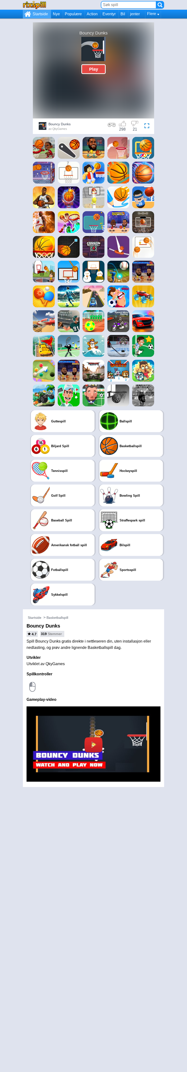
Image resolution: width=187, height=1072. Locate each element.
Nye (56, 14)
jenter (135, 14)
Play (93, 69)
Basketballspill (57, 618)
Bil (123, 14)
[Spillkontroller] (112, 127)
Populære (73, 14)
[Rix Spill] (34, 5)
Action (92, 14)
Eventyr (109, 14)
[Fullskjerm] (147, 127)
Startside (40, 14)
